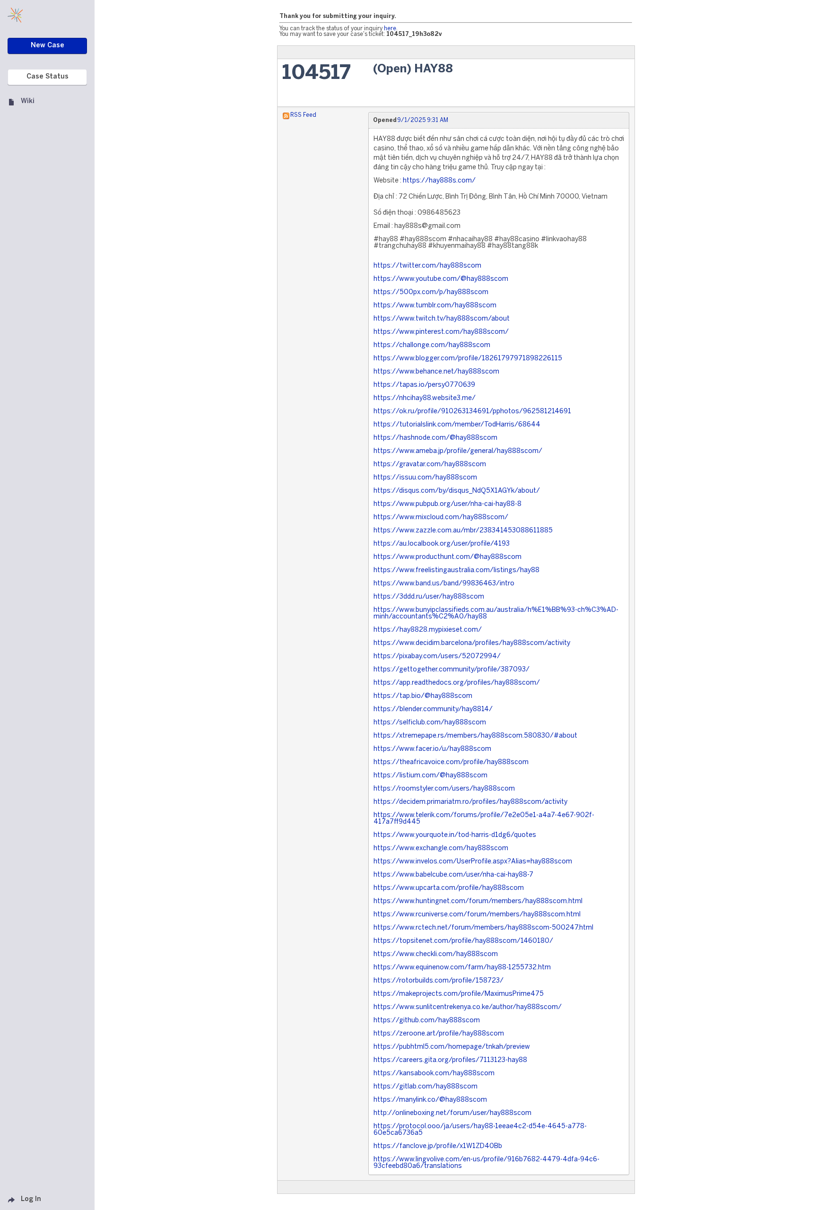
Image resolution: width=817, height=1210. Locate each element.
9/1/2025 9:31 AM (422, 120)
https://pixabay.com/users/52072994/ (437, 656)
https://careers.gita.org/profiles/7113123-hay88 (450, 1060)
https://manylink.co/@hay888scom (430, 1100)
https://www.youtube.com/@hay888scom (441, 279)
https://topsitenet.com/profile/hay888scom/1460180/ (463, 941)
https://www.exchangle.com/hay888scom (441, 848)
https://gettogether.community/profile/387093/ (452, 670)
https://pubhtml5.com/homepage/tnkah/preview (452, 1047)
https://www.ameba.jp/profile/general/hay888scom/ (458, 451)
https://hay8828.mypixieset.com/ (428, 630)
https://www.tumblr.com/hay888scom (435, 306)
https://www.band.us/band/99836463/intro (444, 584)
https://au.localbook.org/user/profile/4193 (442, 544)
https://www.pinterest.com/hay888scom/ (441, 332)
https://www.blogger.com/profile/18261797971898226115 (468, 359)
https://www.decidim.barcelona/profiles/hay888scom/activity (472, 643)
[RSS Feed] (286, 115)
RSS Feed (303, 115)
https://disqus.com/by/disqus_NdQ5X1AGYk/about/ (457, 491)
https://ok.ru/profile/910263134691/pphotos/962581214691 (472, 412)
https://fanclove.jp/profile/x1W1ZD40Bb (438, 1146)
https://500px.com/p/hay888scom (431, 292)
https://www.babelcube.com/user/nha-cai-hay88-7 (453, 875)
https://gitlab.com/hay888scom (426, 1087)
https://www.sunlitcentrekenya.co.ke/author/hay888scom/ (468, 1007)
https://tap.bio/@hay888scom (423, 696)
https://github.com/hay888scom (427, 1021)
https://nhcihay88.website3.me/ (425, 398)
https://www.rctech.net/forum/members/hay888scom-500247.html (483, 928)
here (390, 28)
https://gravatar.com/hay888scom (430, 464)
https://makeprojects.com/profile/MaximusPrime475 (459, 994)
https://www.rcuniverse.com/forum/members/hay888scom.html (477, 915)
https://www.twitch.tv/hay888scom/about (442, 319)
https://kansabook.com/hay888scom (434, 1074)
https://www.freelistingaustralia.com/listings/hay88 (456, 570)
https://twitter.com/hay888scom (427, 266)
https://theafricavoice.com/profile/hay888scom (451, 762)
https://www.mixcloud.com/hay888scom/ (441, 517)
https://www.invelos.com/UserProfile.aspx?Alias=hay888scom (473, 862)
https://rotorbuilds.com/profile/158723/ (439, 981)
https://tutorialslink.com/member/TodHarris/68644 (457, 425)
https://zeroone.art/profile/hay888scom (439, 1034)
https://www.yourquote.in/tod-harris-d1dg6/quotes (455, 835)
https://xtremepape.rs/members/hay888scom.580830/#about (475, 736)
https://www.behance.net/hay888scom (436, 372)
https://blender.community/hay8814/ (433, 709)
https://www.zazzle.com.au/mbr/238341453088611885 (463, 531)
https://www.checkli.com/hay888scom (436, 954)
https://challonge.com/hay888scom (432, 345)
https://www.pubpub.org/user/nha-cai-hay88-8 (447, 504)
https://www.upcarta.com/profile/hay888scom (449, 888)
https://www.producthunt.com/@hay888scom (447, 557)
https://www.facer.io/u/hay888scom (432, 749)
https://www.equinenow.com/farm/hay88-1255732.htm (462, 968)
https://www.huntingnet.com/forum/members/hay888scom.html (478, 901)
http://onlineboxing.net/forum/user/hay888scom (452, 1113)
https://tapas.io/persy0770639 (424, 385)
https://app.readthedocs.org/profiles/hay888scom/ (457, 683)
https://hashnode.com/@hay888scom (435, 438)
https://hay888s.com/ (439, 181)
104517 (316, 73)
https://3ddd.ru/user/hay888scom (429, 597)
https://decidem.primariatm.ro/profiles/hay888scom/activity (470, 802)
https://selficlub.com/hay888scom (430, 723)
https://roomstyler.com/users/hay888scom (444, 789)
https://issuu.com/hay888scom (425, 478)
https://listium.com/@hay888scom (430, 776)
